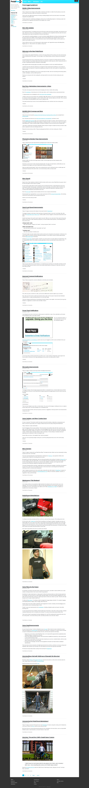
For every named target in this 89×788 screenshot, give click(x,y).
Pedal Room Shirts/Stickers (30, 495)
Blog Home (13, 10)
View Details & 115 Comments (27, 105)
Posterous (50, 455)
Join (41, 1)
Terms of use (48, 786)
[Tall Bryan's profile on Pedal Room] (37, 151)
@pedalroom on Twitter (52, 486)
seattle (12, 21)
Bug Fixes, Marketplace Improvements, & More (36, 86)
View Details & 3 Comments (27, 490)
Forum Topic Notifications (30, 310)
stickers (12, 17)
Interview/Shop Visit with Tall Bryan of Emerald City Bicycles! (41, 656)
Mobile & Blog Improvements (31, 8)
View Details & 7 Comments (27, 413)
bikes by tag (36, 214)
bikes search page (29, 236)
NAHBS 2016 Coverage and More (32, 111)
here (38, 663)
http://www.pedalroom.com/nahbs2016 (44, 118)
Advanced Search (14, 782)
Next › (34, 775)
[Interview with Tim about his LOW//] (37, 750)
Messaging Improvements (30, 367)
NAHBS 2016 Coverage (29, 120)
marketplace (28, 92)
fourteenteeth (13, 19)
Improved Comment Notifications (32, 276)
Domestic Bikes (25, 116)
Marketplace (36, 1)
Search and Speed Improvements (32, 207)
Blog (57, 782)
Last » (38, 775)
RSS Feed (14, 26)
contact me (33, 521)
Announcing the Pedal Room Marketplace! (35, 721)
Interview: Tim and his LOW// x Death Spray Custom (38, 737)
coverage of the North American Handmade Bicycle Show (45, 114)
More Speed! (26, 178)
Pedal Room (16, 1)
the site (45, 629)
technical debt (34, 630)
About (35, 782)
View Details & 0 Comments (27, 22)
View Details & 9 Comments (27, 361)
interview (12, 16)
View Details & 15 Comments (27, 270)
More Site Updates (28, 28)
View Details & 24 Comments (27, 173)
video (12, 20)
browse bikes (29, 238)
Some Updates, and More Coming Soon (34, 418)
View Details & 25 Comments (27, 475)
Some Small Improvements (30, 625)
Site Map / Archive (60, 781)
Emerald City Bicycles (38, 659)
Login (76, 0)
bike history (30, 600)
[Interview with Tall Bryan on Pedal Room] (37, 677)
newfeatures (13, 15)
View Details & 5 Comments (27, 305)
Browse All (13, 781)
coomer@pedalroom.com (42, 471)
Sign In (37, 781)
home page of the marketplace (45, 94)
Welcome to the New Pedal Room (32, 51)
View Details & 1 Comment (27, 620)
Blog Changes (26, 449)
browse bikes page (30, 214)
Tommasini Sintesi (40, 661)
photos (12, 22)
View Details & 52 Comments (27, 133)
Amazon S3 (63, 459)
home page (28, 191)
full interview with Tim (30, 767)
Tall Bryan (31, 659)
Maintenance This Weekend (30, 480)
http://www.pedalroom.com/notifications (29, 339)
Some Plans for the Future (30, 587)
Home (25, 1)
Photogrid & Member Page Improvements (35, 139)
